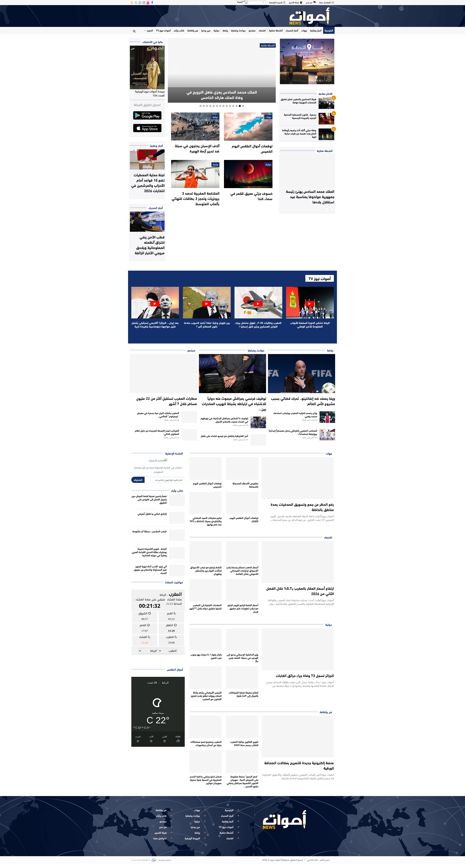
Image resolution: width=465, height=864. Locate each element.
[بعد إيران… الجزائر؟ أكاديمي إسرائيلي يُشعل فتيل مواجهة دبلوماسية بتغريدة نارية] (155, 302)
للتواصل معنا (325, 2)
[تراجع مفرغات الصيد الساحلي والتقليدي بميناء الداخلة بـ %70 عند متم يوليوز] (205, 503)
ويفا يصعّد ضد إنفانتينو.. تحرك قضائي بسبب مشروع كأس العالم (303, 401)
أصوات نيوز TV (163, 30)
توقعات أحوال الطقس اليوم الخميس (252, 148)
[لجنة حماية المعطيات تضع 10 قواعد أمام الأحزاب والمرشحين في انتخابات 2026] (147, 159)
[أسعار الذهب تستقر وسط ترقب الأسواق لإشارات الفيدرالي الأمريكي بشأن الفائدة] (242, 552)
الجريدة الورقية (275, 2)
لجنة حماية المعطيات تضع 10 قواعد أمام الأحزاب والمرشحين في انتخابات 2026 (148, 182)
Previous (268, 69)
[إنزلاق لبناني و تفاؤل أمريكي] (177, 518)
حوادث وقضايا (238, 30)
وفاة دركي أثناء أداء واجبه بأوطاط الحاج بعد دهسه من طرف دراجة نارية (299, 133)
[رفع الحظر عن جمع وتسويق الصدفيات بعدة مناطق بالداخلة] (298, 478)
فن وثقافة (192, 30)
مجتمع (252, 30)
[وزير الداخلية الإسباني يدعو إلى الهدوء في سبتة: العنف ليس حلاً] (242, 639)
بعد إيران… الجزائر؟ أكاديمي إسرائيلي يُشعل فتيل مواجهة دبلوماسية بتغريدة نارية (155, 324)
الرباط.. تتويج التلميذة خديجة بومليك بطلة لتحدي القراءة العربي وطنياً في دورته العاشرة (149, 552)
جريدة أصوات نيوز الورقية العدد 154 (150, 93)
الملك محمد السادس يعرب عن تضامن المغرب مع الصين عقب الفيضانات (312, 196)
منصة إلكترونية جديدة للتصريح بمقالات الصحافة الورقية (299, 765)
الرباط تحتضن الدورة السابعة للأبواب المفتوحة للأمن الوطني (310, 324)
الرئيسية (329, 30)
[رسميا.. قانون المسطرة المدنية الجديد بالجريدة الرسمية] (326, 118)
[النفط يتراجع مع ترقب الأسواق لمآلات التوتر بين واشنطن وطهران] (205, 552)
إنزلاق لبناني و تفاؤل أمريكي (152, 513)
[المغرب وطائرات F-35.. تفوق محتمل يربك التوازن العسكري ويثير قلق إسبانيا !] (258, 302)
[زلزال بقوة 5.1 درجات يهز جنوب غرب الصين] (205, 639)
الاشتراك (138, 480)
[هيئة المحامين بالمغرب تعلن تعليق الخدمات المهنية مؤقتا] (326, 103)
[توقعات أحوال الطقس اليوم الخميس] (248, 126)
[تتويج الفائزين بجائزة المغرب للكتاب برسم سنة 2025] (242, 727)
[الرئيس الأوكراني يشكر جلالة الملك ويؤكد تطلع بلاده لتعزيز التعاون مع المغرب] (205, 677)
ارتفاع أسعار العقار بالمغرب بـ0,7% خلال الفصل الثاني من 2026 (300, 591)
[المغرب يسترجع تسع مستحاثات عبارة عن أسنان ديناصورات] (205, 727)
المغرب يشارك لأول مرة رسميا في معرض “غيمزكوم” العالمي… (158, 415)
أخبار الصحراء (292, 30)
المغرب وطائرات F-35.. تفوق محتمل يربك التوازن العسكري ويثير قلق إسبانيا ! (258, 324)
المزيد (150, 30)
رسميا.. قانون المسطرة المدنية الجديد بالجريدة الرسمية (300, 116)
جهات (304, 30)
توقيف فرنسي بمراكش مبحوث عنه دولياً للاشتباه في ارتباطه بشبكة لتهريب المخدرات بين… (234, 403)
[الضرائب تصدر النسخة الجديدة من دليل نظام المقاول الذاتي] (189, 435)
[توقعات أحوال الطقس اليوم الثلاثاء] (242, 503)
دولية (216, 30)
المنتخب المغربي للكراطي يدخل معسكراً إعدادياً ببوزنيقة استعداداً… (293, 432)
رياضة (225, 30)
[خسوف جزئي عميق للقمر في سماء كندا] (248, 174)
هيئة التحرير (294, 2)
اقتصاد (262, 30)
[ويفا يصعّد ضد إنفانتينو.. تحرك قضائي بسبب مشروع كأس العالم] (301, 373)
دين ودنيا (206, 30)
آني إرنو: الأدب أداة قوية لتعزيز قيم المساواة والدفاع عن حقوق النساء (150, 569)
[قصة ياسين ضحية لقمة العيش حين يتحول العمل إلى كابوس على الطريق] (177, 500)
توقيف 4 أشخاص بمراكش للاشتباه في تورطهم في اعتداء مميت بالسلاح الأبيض (224, 420)
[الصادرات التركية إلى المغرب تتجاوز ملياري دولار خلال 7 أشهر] (205, 590)
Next (175, 69)
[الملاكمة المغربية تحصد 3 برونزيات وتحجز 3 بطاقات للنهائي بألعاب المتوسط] (195, 174)
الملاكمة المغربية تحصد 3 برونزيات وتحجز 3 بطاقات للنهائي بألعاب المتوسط (195, 198)
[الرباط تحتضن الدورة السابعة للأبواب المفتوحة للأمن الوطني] (310, 302)
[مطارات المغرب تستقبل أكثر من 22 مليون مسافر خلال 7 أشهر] (163, 373)
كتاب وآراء (179, 30)
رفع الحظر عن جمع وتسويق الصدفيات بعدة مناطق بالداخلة (302, 507)
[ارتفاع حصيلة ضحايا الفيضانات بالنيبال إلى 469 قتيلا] (242, 677)
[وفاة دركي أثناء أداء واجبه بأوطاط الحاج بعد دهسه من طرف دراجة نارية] (326, 134)
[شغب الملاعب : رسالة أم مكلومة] (177, 535)
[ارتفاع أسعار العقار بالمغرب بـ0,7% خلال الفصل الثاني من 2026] (298, 562)
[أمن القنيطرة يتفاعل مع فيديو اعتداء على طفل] (258, 440)
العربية (240, 2)
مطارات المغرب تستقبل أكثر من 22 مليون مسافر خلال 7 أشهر (166, 401)
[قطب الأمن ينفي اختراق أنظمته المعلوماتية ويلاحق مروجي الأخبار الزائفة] (147, 222)
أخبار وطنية (316, 30)
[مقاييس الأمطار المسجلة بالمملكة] (242, 468)
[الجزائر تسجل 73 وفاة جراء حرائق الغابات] (298, 649)
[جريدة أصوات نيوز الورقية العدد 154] (147, 67)
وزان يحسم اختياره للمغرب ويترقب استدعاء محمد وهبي (295, 415)
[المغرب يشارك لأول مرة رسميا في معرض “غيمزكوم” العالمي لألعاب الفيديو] (189, 417)
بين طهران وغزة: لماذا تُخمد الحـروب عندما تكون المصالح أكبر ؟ (207, 324)
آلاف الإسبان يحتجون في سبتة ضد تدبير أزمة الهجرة (197, 148)
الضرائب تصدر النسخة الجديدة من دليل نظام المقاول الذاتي (157, 432)
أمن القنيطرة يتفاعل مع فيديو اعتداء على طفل (224, 435)
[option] (307, 181)
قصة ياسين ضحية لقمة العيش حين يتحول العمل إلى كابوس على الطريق (149, 499)
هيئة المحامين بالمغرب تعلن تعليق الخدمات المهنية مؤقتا (298, 101)
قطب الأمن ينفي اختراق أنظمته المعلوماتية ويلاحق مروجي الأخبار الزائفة (150, 244)
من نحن (309, 2)
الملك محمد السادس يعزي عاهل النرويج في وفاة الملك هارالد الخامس (222, 94)
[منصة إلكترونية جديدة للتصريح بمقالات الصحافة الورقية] (298, 737)
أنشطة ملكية (276, 30)
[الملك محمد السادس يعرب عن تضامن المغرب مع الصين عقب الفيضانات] (307, 170)
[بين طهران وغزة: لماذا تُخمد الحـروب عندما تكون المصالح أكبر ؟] (207, 302)
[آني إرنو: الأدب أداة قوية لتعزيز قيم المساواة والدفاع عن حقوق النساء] (177, 570)
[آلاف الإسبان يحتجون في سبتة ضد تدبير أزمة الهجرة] (195, 126)
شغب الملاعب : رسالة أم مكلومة (149, 531)
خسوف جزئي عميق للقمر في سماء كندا (251, 196)
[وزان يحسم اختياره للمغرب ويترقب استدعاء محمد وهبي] (327, 417)
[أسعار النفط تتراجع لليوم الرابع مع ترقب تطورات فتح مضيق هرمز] (242, 590)
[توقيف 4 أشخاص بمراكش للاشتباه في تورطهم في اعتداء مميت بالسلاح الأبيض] (258, 422)
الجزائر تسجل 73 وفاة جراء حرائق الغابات (305, 675)
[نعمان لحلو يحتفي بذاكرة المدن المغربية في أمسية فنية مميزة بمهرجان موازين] (205, 761)
